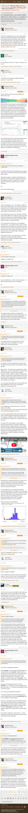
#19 (26, 730)
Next (14, 792)
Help (22, 807)
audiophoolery (4, 24)
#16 (26, 589)
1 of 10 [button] (10, 792)
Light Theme (5, 804)
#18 (26, 655)
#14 (26, 535)
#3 (26, 75)
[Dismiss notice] (25, 5)
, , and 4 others (12, 66)
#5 (26, 160)
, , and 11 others (11, 454)
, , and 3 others (12, 193)
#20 (26, 764)
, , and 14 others (11, 82)
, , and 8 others (11, 242)
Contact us (3, 807)
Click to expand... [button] (14, 311)
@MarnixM (3, 554)
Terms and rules (10, 807)
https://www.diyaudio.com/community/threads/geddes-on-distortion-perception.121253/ (14, 410)
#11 (26, 353)
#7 (26, 251)
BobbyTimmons (5, 23)
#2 (26, 60)
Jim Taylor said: (5, 254)
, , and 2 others (14, 526)
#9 (26, 296)
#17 (26, 611)
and (9, 50)
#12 (26, 395)
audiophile (20, 23)
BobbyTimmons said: (6, 163)
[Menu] (2, 1)
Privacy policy (17, 807)
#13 (26, 463)
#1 (26, 33)
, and (13, 261)
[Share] (25, 34)
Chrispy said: (4, 767)
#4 (26, 91)
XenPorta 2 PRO (4, 811)
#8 (26, 271)
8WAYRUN (16, 811)
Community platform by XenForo (12, 809)
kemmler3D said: (5, 299)
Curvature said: (5, 538)
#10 (26, 331)
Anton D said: (4, 273)
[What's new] (23, 1)
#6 (26, 202)
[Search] (26, 1)
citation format (11, 554)
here (18, 8)
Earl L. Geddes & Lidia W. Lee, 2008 (14, 45)
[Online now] (3, 199)
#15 (26, 563)
